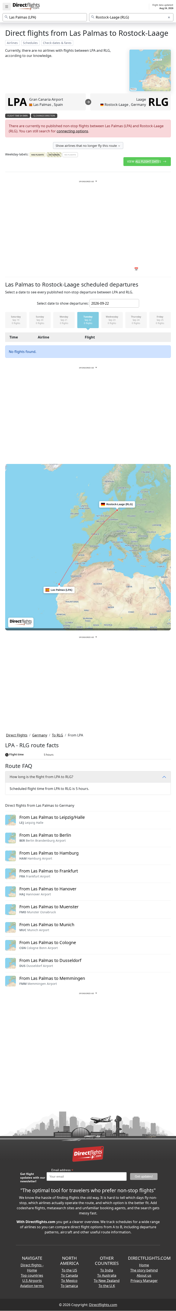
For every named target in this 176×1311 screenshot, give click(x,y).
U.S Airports (32, 1280)
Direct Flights (16, 735)
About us (144, 1275)
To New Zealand (107, 1280)
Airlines (12, 43)
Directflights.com (103, 1304)
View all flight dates (144, 161)
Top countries (32, 1275)
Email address (62, 1170)
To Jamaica (69, 1285)
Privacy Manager (144, 1280)
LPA (17, 101)
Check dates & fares (57, 43)
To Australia (106, 1275)
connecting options (72, 131)
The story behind (144, 1270)
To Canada (69, 1275)
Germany (39, 735)
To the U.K (107, 1285)
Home (144, 1265)
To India (106, 1270)
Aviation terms (32, 1285)
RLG (158, 101)
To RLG (57, 735)
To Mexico (69, 1280)
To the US (69, 1270)
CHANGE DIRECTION (45, 115)
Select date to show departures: (63, 303)
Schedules (30, 43)
